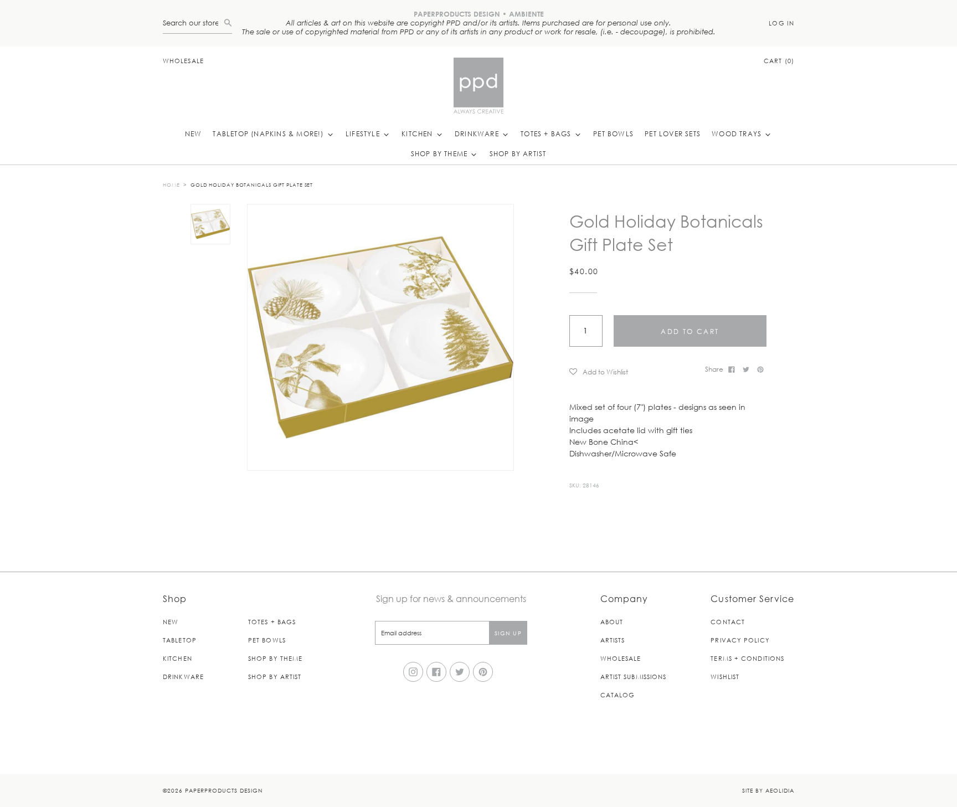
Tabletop (180, 640)
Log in (781, 23)
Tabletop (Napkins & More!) (269, 133)
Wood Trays (738, 133)
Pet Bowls (613, 133)
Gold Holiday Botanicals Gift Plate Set (252, 184)
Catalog (617, 695)
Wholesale (183, 60)
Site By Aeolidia (768, 790)
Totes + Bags (547, 133)
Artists (612, 640)
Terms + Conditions (747, 658)
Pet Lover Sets (673, 133)
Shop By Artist (518, 153)
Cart (779, 60)
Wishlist (725, 676)
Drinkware (478, 133)
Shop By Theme (440, 153)
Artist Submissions (633, 676)
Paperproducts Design (224, 790)
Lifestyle (364, 133)
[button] (633, 371)
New (193, 133)
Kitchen (418, 133)
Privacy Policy (740, 640)
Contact (728, 621)
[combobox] (193, 23)
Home (171, 184)
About (612, 621)
